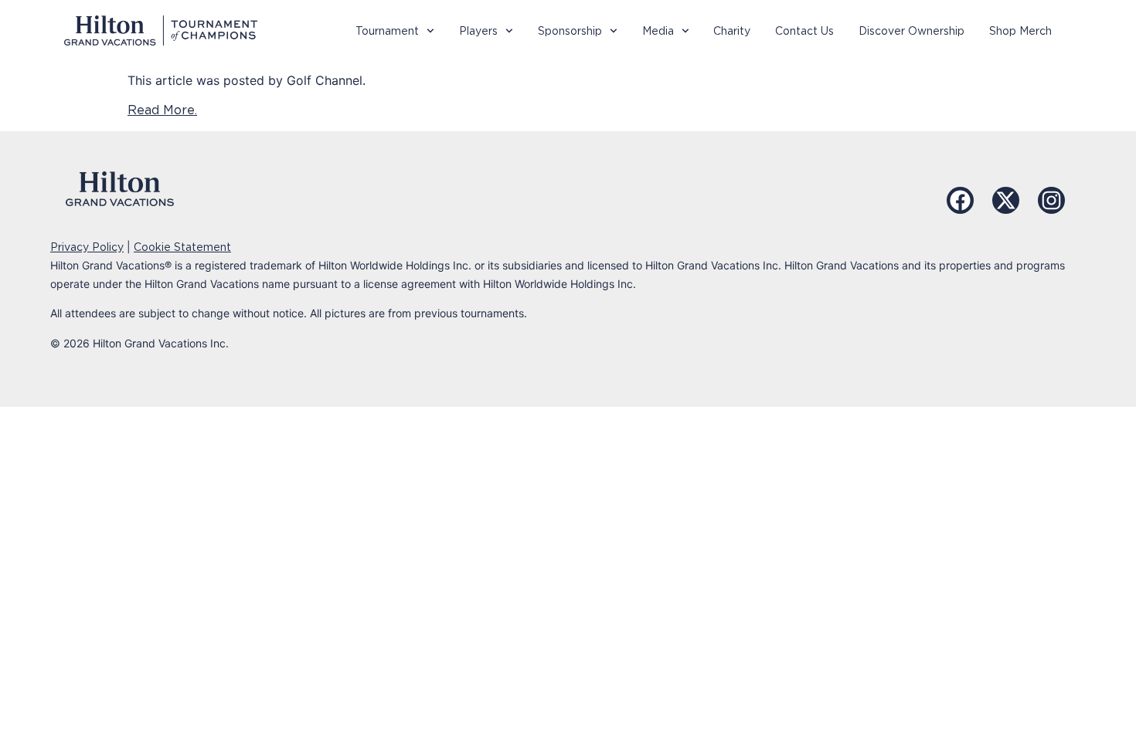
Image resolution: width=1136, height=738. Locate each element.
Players (478, 31)
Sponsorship (570, 31)
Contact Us (804, 31)
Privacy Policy (87, 247)
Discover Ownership (911, 31)
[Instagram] (1051, 200)
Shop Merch (1020, 31)
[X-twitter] (1005, 200)
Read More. (162, 110)
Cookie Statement (182, 247)
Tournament (387, 31)
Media (658, 31)
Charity (731, 31)
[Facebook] (960, 200)
